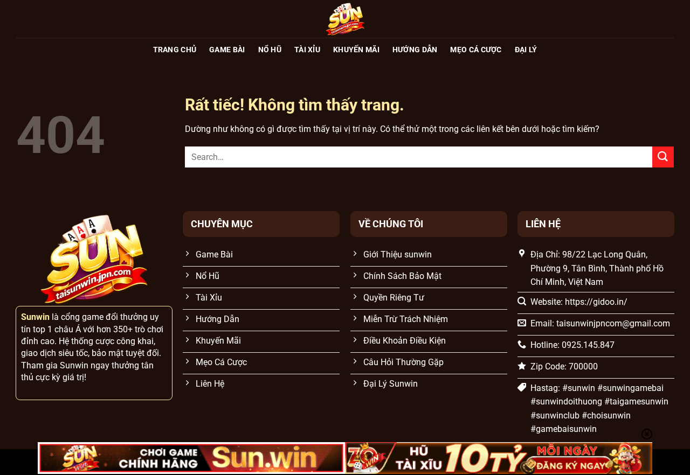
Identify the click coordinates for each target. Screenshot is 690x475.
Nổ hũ (269, 49)
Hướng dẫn (415, 49)
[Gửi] (663, 156)
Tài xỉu (307, 49)
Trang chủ (175, 49)
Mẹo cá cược (475, 49)
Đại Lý (526, 49)
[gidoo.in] (345, 19)
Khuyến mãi (356, 49)
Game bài (227, 49)
